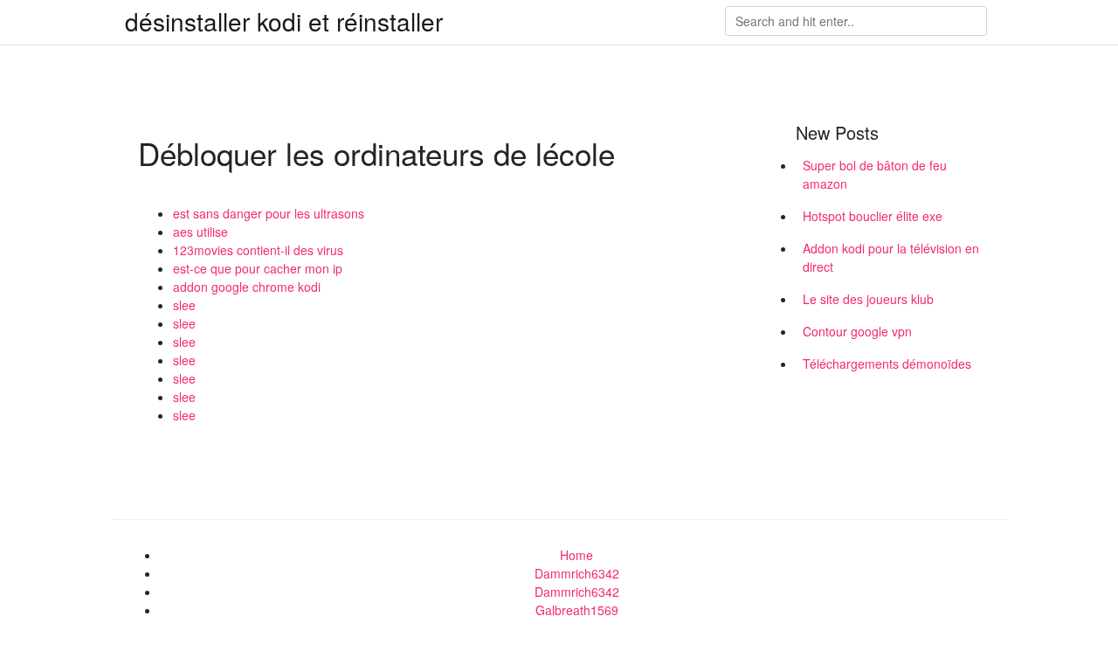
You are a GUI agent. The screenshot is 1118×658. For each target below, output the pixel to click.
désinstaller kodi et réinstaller (284, 20)
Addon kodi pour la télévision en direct (891, 257)
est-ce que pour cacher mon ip (257, 268)
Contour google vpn (857, 331)
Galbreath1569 (576, 610)
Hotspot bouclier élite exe (872, 216)
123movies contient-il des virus (258, 250)
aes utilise (200, 231)
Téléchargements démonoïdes (887, 363)
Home (576, 555)
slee (184, 305)
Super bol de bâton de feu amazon (875, 174)
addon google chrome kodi (247, 286)
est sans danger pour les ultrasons (268, 213)
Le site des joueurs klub (868, 299)
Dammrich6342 (577, 573)
